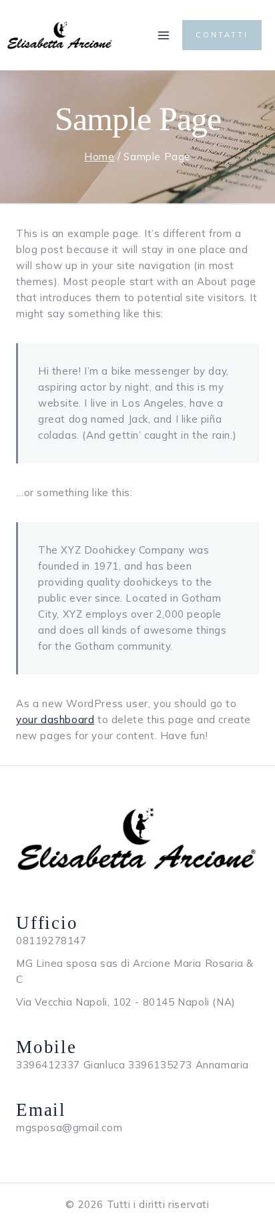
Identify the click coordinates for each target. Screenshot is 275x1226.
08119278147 (51, 940)
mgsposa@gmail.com (69, 1127)
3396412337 (48, 1064)
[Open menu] (163, 35)
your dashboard (55, 719)
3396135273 (160, 1064)
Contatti (222, 34)
